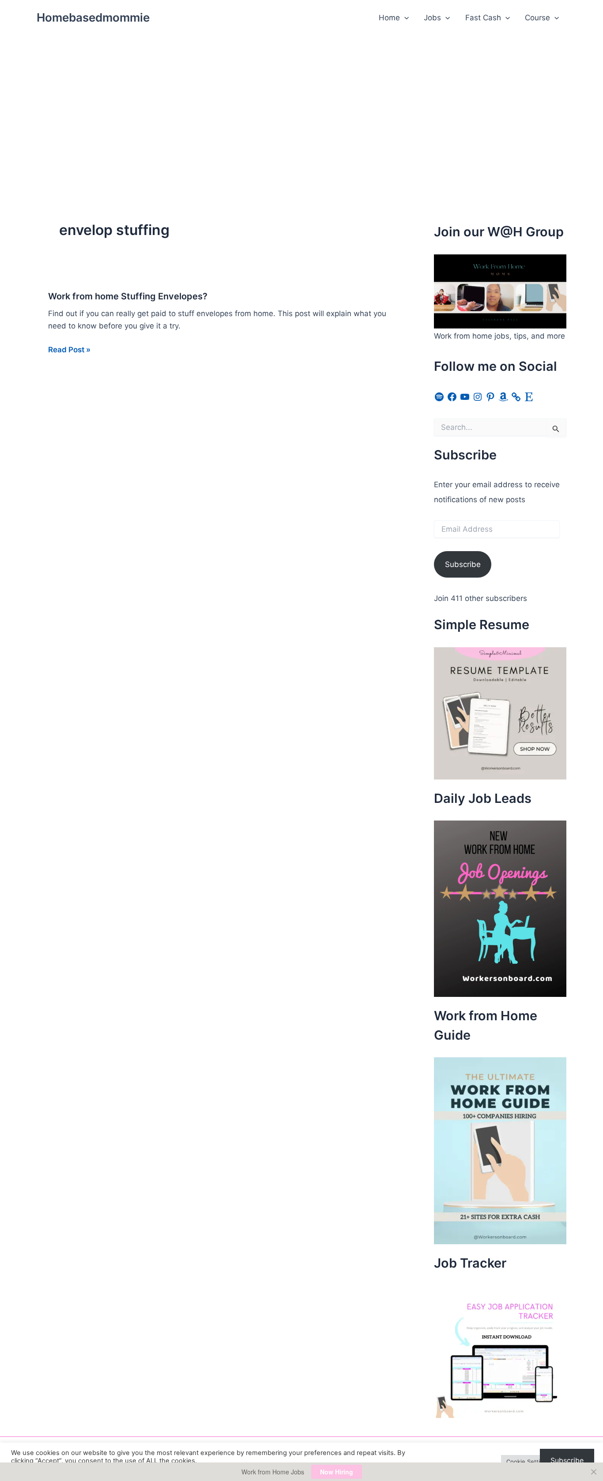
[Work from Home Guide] (500, 1150)
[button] (404, 17)
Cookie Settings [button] (528, 1461)
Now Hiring (336, 1471)
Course (537, 17)
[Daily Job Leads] (500, 908)
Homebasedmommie (93, 17)
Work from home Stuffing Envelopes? (127, 296)
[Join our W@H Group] (500, 291)
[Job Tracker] (500, 1351)
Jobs (432, 17)
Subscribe (463, 564)
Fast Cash (483, 17)
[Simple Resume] (500, 712)
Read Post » (69, 350)
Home (389, 17)
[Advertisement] (301, 102)
